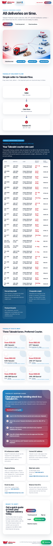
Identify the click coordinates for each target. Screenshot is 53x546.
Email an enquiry (32, 523)
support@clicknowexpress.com (38, 476)
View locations (33, 24)
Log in (29, 519)
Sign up (43, 515)
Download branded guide (14, 410)
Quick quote (48, 2)
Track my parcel (19, 24)
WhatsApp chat (39, 519)
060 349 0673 (40, 2)
